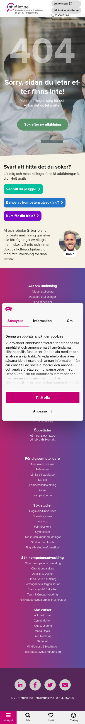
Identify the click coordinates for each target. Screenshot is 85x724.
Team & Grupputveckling (42, 594)
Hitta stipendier (42, 302)
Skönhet (42, 641)
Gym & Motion (42, 620)
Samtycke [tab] (15, 321)
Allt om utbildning (42, 291)
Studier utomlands (42, 542)
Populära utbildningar (42, 297)
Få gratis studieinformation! (42, 547)
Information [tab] (42, 321)
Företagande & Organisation (42, 584)
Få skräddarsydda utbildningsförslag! (42, 600)
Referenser (42, 469)
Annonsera (61, 3)
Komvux (43, 521)
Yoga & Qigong (42, 626)
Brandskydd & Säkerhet (42, 589)
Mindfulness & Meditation (42, 646)
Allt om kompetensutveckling (42, 563)
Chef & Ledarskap (42, 568)
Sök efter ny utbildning (42, 124)
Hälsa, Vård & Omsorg (42, 579)
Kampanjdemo (43, 495)
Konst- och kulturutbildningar (42, 537)
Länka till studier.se (42, 474)
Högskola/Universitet (42, 511)
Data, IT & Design (42, 574)
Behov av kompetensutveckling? (32, 202)
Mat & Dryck (42, 631)
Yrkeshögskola (42, 516)
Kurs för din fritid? (20, 215)
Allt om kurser (42, 615)
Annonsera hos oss (42, 464)
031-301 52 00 (62, 15)
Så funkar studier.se (66, 10)
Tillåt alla (43, 397)
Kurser (43, 490)
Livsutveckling (42, 636)
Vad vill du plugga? (21, 189)
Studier (42, 480)
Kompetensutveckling (42, 485)
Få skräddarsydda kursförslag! (42, 652)
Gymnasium (42, 532)
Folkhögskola (42, 526)
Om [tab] (70, 321)
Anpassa (40, 411)
